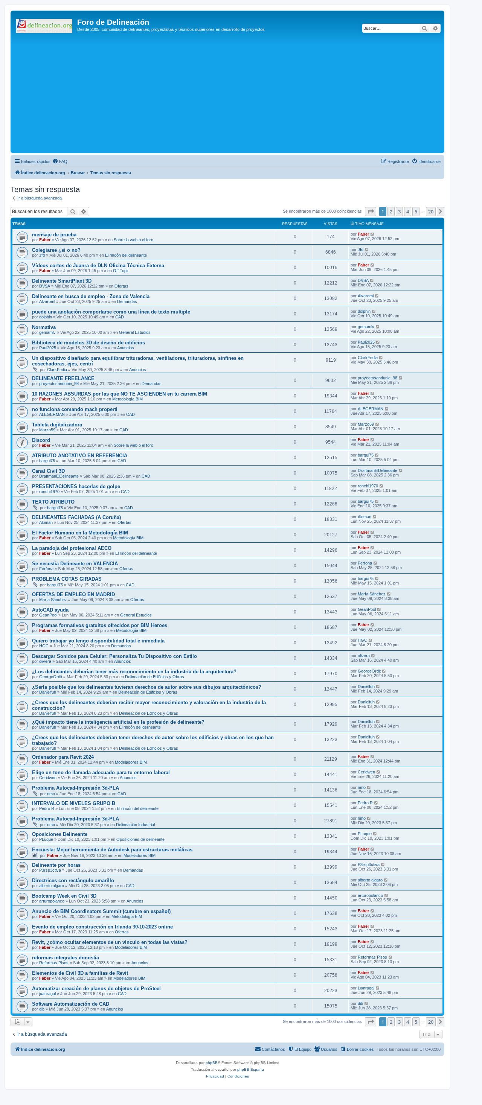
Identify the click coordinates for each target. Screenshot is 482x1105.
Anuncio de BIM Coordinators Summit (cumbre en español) (101, 911)
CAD (119, 317)
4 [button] (407, 211)
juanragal (47, 993)
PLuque (46, 839)
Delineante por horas (56, 865)
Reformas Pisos (54, 962)
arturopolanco (51, 901)
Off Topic (121, 270)
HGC (44, 646)
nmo (51, 793)
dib (41, 1009)
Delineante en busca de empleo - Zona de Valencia (90, 296)
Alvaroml (47, 301)
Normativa (44, 327)
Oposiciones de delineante (140, 839)
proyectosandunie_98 (59, 383)
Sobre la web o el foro (133, 239)
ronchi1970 (49, 491)
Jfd (42, 255)
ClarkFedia (57, 369)
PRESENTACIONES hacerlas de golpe (76, 486)
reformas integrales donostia (65, 957)
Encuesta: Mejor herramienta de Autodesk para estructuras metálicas (112, 849)
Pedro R (46, 808)
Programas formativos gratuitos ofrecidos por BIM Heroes (99, 625)
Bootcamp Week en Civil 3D (64, 896)
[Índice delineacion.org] (44, 24)
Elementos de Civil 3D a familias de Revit (80, 973)
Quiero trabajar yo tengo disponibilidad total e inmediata (98, 641)
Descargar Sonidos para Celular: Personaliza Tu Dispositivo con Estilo (114, 656)
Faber (44, 239)
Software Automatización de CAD (70, 1004)
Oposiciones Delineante (59, 834)
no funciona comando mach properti (74, 409)
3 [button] (399, 211)
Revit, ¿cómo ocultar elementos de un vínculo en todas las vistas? (110, 942)
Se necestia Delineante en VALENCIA (75, 563)
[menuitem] (59, 161)
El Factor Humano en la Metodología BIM (80, 533)
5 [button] (416, 211)
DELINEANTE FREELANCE (63, 378)
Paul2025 (47, 348)
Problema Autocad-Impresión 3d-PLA (75, 788)
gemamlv (47, 332)
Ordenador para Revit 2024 (63, 757)
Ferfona (46, 568)
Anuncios (125, 348)
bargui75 (47, 460)
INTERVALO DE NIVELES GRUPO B (73, 803)
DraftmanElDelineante (59, 476)
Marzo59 (47, 430)
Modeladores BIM (131, 762)
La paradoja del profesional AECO (71, 548)
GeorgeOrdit (50, 676)
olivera (45, 661)
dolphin (45, 317)
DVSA (44, 286)
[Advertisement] (238, 95)
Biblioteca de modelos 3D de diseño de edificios (88, 343)
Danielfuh (47, 692)
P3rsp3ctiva (50, 870)
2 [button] (391, 211)
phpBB (212, 1063)
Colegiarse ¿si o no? (56, 250)
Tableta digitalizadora (57, 425)
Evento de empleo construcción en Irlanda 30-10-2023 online (102, 927)
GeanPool (48, 615)
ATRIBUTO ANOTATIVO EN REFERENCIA (79, 455)
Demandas (127, 301)
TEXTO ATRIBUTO (53, 502)
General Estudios (135, 332)
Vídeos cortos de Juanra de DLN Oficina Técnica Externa (98, 265)
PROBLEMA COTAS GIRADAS (67, 579)
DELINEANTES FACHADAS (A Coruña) (76, 517)
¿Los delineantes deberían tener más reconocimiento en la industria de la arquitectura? (134, 671)
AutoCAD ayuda (50, 610)
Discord (41, 440)
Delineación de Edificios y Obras (154, 676)
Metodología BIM (127, 399)
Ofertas (121, 286)
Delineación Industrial (135, 824)
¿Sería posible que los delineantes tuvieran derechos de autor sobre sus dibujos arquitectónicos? (146, 687)
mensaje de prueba (54, 234)
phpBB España (250, 1069)
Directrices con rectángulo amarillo (73, 880)
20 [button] (430, 211)
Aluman (46, 522)
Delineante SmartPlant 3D (62, 281)
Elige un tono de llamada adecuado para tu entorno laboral (101, 772)
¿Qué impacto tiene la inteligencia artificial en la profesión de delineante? (118, 722)
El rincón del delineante (126, 255)
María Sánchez (53, 599)
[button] (370, 211)
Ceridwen (47, 777)
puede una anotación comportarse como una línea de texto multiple (111, 312)
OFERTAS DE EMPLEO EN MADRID (73, 594)
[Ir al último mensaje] (372, 234)
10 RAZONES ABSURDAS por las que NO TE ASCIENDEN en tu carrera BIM (119, 394)
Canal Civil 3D (48, 471)
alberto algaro (51, 885)
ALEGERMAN (52, 414)
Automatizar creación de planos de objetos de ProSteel (96, 988)
